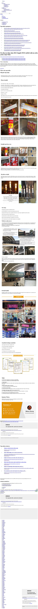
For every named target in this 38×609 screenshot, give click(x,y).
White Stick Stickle (7, 4)
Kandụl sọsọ (6, 6)
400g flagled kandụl (5, 18)
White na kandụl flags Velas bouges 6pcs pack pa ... (14, 466)
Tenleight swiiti (4, 23)
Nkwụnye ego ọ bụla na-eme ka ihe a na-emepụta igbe (12, 31)
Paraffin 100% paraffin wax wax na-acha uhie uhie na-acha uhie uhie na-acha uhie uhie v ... (17, 48)
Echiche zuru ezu (6, 450)
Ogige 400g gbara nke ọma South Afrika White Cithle (10, 421)
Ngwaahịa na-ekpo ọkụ (17, 489)
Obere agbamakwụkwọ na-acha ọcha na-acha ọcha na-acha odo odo (14, 45)
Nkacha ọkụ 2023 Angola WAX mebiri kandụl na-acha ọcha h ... (13, 36)
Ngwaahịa (3, 3)
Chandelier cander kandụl (4, 490)
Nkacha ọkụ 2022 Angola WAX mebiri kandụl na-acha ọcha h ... (13, 29)
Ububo (3, 7)
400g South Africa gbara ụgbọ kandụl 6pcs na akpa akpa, (15, 462)
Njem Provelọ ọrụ (6, 9)
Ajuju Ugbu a (2, 479)
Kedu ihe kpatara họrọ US (8, 10)
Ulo (2, 2)
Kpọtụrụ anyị (4, 11)
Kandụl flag (6, 5)
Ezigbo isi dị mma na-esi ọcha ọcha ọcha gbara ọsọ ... (14, 457)
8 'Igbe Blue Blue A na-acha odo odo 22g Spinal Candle (12, 50)
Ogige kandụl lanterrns (23, 490)
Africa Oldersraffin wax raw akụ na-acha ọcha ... (13, 452)
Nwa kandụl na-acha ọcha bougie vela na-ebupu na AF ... (15, 470)
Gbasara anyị (4, 8)
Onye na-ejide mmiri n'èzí (31, 490)
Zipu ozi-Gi (2, 68)
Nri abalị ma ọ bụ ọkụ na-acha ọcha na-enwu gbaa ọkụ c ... (12, 43)
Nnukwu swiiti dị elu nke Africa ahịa (11, 448)
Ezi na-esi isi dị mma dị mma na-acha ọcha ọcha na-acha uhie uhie (13, 38)
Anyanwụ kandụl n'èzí (11, 490)
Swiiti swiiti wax (17, 490)
